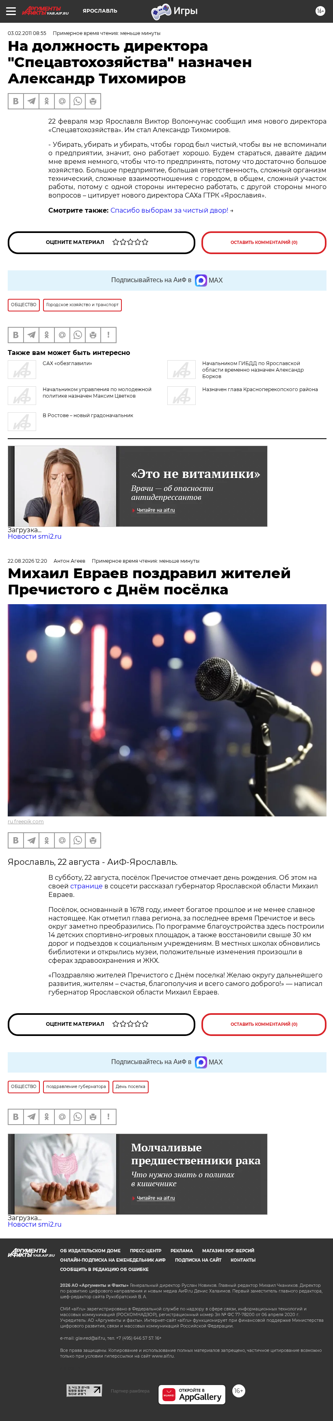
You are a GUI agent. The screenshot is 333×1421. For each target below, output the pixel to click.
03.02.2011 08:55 (27, 33)
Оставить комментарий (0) (264, 242)
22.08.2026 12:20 (27, 561)
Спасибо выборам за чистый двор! (169, 210)
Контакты (243, 1260)
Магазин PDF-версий (228, 1250)
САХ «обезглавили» (67, 363)
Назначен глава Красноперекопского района (260, 389)
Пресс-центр (145, 1250)
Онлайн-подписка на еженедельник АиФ (113, 1260)
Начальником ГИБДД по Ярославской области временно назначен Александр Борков (253, 369)
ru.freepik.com (26, 821)
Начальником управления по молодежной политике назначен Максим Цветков (97, 392)
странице (86, 886)
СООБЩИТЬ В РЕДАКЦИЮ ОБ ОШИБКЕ (104, 1269)
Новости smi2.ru (35, 536)
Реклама (182, 1250)
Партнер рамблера (130, 1390)
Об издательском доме (90, 1250)
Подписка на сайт (198, 1260)
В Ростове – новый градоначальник (88, 415)
